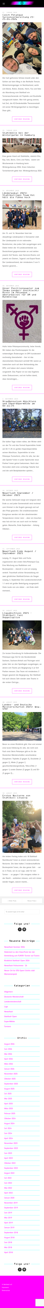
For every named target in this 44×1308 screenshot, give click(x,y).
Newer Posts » (32, 901)
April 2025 (8, 1104)
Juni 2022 (8, 1183)
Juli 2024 (7, 1128)
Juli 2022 (7, 1178)
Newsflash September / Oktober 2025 (17, 494)
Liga (6, 1007)
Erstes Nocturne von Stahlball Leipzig (16, 797)
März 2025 (8, 1108)
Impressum (5, 1287)
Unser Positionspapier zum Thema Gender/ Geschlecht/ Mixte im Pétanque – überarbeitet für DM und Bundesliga (20, 292)
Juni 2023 (8, 1153)
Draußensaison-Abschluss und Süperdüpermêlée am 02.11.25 (19, 403)
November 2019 (10, 1203)
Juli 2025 (7, 1094)
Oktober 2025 (10, 1079)
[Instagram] (24, 929)
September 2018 (11, 1232)
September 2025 (11, 1084)
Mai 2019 (8, 1218)
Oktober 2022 (10, 1163)
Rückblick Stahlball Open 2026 (16, 960)
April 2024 (8, 1138)
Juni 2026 (8, 1049)
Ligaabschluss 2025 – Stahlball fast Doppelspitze (17, 615)
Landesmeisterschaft (12, 1002)
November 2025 (10, 1074)
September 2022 (11, 1168)
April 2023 (8, 1158)
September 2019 (11, 1208)
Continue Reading (22, 119)
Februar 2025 (9, 1113)
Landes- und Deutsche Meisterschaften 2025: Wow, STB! (21, 707)
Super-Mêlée (9, 1021)
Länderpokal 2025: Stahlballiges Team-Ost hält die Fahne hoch (18, 195)
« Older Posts (12, 901)
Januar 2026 (9, 1069)
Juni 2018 (8, 1242)
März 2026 (8, 1064)
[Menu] (3, 3)
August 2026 (9, 1044)
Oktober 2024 (10, 1118)
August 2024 (9, 1123)
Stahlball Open (10, 1016)
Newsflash (8, 1012)
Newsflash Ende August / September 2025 (19, 552)
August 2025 (9, 1089)
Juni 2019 (8, 1213)
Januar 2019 (9, 1227)
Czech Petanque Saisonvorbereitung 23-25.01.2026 (18, 17)
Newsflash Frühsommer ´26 (15, 965)
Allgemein (8, 992)
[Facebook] (20, 929)
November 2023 (10, 1143)
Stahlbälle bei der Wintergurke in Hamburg (18, 134)
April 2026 (8, 1059)
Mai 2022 (8, 1188)
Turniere (7, 1026)
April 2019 (8, 1223)
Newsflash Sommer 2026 (14, 947)
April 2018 (8, 1252)
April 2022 (8, 1193)
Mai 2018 (8, 1247)
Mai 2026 (8, 1054)
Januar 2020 (9, 1198)
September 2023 (11, 1148)
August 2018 (9, 1237)
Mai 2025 (8, 1099)
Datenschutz (6, 1290)
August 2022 (9, 1173)
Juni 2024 (8, 1133)
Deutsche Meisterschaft (13, 997)
